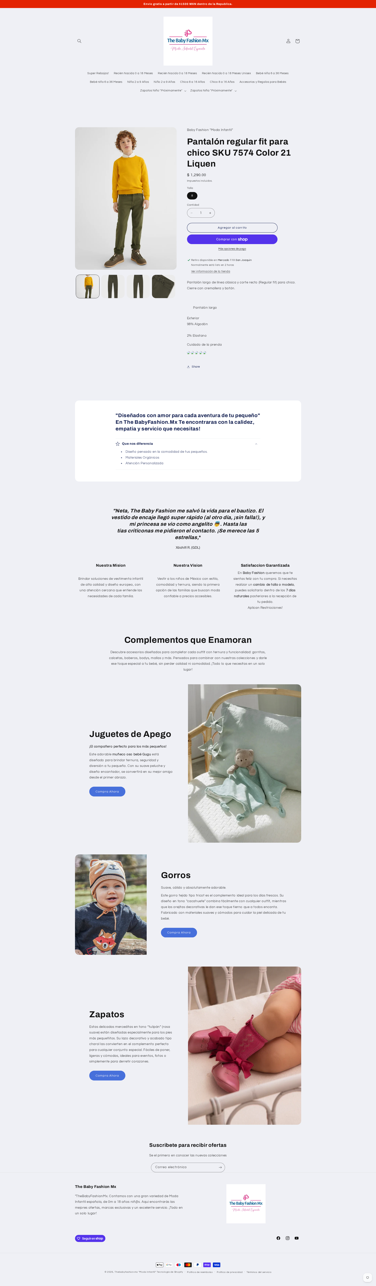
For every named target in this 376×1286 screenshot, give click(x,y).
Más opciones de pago (232, 249)
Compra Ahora (107, 791)
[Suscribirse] (220, 1167)
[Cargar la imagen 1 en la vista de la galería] (87, 286)
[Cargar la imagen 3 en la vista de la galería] (138, 286)
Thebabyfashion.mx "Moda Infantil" (135, 1272)
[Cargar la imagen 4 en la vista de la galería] (163, 286)
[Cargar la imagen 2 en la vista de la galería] (113, 286)
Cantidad (193, 205)
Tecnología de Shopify (170, 1272)
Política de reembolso (200, 1272)
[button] (79, 41)
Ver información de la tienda (210, 271)
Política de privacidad (229, 1272)
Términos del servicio (259, 1272)
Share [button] (196, 366)
